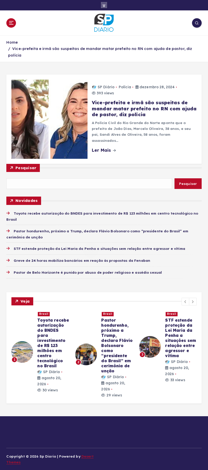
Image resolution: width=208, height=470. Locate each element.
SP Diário (106, 87)
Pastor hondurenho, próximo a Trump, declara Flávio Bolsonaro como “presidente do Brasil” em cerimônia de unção (117, 345)
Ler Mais (102, 150)
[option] (40, 351)
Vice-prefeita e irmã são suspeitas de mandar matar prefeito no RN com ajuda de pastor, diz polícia (144, 108)
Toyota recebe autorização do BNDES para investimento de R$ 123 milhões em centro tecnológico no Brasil (53, 343)
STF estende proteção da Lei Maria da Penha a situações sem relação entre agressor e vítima (99, 248)
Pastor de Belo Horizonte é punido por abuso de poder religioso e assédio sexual (88, 272)
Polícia (125, 87)
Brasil (43, 314)
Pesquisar (25, 167)
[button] (185, 301)
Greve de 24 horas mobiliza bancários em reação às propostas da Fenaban (82, 260)
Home (12, 42)
